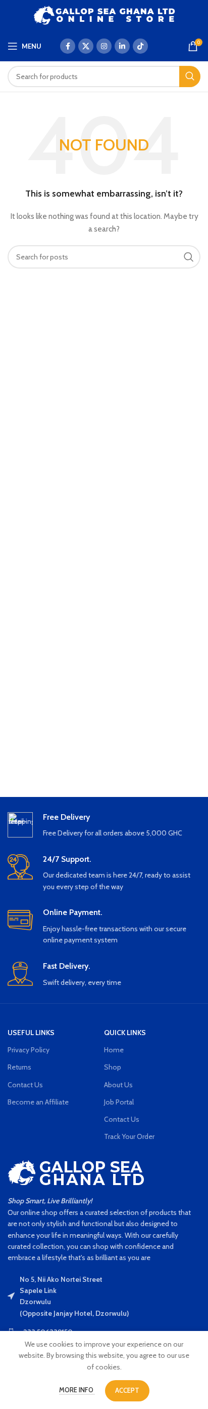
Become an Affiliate (38, 1102)
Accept (127, 1390)
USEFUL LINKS (31, 1032)
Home (114, 1049)
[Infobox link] (104, 825)
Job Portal (119, 1102)
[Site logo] (104, 14)
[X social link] (85, 46)
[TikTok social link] (140, 46)
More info (77, 1390)
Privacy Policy (28, 1049)
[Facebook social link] (67, 46)
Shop (112, 1067)
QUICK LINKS (125, 1032)
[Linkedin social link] (122, 46)
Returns (19, 1067)
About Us (118, 1084)
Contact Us (25, 1084)
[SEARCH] (189, 76)
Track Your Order (129, 1136)
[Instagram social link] (104, 46)
